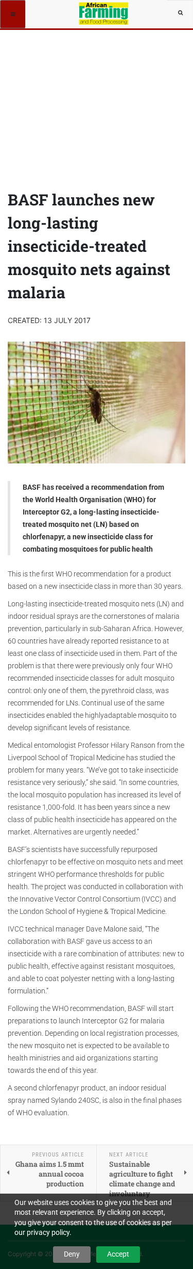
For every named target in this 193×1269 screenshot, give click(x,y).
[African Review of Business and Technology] (104, 13)
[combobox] (180, 13)
